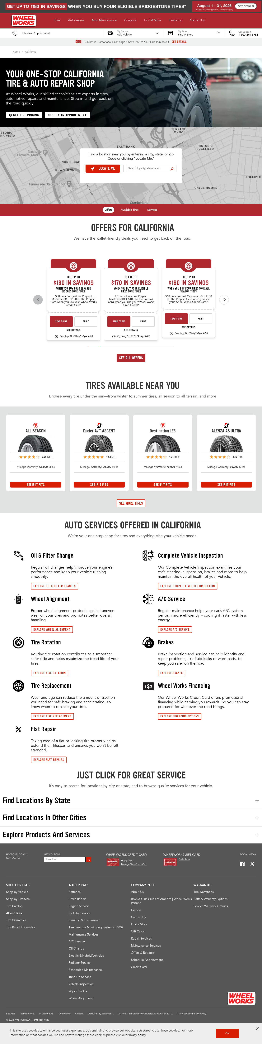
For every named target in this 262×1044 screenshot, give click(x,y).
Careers (136, 910)
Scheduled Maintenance (85, 970)
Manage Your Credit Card (134, 864)
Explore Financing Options (179, 716)
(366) (240, 457)
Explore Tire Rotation (49, 673)
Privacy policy (136, 1035)
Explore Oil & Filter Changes (54, 586)
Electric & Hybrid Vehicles (86, 955)
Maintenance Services (146, 945)
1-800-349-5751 (248, 35)
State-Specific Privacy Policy (191, 1014)
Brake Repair (77, 899)
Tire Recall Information (21, 927)
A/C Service (77, 941)
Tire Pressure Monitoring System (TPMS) (96, 927)
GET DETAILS (179, 41)
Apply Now (127, 860)
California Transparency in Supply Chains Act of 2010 (145, 1014)
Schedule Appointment (147, 960)
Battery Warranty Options (210, 899)
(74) (113, 457)
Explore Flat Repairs (48, 760)
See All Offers (131, 358)
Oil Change (76, 948)
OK (227, 1033)
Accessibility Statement (100, 1014)
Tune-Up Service (80, 977)
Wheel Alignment (81, 998)
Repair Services (141, 938)
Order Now (184, 859)
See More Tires (131, 503)
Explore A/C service (174, 630)
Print (86, 321)
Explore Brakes (171, 673)
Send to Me (61, 321)
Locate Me (107, 168)
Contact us (13, 858)
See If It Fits (36, 484)
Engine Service (79, 906)
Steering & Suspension (84, 920)
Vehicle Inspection (81, 984)
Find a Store (172, 169)
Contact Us (138, 917)
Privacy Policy (46, 1014)
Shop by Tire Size (18, 899)
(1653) (176, 457)
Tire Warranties (16, 920)
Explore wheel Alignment (51, 630)
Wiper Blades (78, 991)
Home (16, 52)
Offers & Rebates (142, 953)
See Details (73, 330)
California (30, 52)
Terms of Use (27, 1014)
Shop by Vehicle (17, 892)
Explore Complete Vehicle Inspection (187, 586)
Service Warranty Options (211, 906)
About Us (137, 892)
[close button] (257, 1029)
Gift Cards (138, 931)
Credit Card (139, 967)
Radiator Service (80, 913)
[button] (57, 20)
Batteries (75, 892)
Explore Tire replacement (52, 716)
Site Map (10, 1014)
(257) (49, 457)
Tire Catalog (14, 906)
